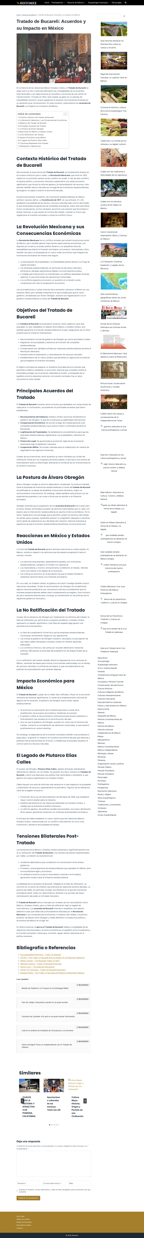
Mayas (100, 736)
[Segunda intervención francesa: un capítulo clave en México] (114, 60)
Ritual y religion (104, 794)
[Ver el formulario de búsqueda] (125, 3)
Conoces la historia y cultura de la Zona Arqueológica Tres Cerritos (113, 110)
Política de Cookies (23, 1219)
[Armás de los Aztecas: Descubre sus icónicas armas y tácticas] (114, 312)
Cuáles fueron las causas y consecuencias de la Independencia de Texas (112, 417)
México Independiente (107, 750)
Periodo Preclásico (106, 774)
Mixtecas (102, 757)
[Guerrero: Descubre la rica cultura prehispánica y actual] (114, 438)
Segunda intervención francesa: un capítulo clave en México (113, 77)
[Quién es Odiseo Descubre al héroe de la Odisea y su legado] (114, 511)
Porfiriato (102, 781)
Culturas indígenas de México (111, 692)
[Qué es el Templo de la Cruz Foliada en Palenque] (114, 636)
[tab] (49, 1124)
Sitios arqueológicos (107, 798)
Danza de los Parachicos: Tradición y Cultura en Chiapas (111, 619)
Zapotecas (102, 811)
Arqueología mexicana (107, 664)
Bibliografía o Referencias (30, 146)
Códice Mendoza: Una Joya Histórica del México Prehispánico (112, 589)
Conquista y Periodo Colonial (110, 682)
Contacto (20, 1228)
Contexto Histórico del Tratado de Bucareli (36, 117)
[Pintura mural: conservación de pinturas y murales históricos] (114, 370)
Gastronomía (103, 709)
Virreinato (102, 808)
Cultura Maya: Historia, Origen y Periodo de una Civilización (77, 1106)
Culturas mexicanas (106, 699)
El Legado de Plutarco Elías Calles (33, 140)
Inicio (47, 2)
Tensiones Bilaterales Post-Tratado (34, 143)
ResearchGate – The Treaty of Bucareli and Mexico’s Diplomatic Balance (52, 973)
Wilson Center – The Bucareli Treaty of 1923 (40, 961)
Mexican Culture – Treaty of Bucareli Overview (41, 964)
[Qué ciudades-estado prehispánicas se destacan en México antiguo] (114, 541)
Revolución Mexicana (107, 791)
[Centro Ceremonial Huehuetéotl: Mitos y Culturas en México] (114, 220)
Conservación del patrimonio (110, 685)
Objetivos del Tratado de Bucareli (33, 123)
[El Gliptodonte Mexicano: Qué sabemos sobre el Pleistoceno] (114, 342)
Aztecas (101, 671)
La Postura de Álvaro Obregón (32, 129)
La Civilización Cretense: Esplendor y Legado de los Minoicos (112, 265)
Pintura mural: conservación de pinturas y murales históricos (112, 386)
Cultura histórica (105, 688)
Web (71, 1183)
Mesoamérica (104, 740)
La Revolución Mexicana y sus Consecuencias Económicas (43, 120)
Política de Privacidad (24, 1222)
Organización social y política (111, 764)
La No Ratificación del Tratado (31, 135)
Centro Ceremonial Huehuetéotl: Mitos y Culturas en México (113, 235)
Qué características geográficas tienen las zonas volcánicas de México (113, 297)
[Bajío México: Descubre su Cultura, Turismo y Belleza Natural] (114, 475)
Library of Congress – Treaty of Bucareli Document (43, 970)
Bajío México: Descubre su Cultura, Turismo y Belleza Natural (112, 495)
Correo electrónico (52, 1183)
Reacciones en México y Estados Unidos (35, 132)
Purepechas (103, 788)
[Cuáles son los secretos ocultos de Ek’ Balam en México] (114, 188)
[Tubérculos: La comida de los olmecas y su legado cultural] (114, 127)
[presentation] (29, 1085)
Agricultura (102, 658)
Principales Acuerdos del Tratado (32, 126)
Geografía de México (107, 716)
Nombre (21, 1183)
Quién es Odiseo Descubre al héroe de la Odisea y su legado (113, 525)
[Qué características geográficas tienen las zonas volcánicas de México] (114, 281)
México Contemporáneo (108, 747)
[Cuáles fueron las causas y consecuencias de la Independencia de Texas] (114, 402)
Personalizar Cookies (24, 1225)
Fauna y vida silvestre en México (112, 706)
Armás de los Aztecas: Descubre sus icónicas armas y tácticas (113, 327)
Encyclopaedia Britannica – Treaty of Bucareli (40, 955)
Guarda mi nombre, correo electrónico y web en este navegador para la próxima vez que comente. (54, 1191)
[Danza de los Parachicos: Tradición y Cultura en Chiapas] (114, 605)
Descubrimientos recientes (109, 702)
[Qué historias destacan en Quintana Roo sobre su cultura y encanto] (114, 28)
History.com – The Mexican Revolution (37, 967)
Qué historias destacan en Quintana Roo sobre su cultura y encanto (112, 44)
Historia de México (106, 726)
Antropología (103, 661)
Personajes (116, 2)
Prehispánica (103, 784)
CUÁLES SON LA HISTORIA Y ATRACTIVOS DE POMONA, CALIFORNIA (29, 1106)
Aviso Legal (20, 1216)
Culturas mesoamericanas (109, 695)
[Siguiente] (85, 1100)
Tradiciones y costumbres (109, 805)
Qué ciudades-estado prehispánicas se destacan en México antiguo (113, 555)
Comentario (23, 1149)
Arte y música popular (107, 668)
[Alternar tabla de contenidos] (64, 114)
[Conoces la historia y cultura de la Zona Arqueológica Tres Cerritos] (114, 94)
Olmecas (101, 760)
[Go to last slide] (22, 1100)
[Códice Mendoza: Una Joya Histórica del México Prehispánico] (114, 573)
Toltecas (101, 801)
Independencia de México (109, 733)
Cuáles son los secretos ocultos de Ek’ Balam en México (111, 204)
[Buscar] (124, 16)
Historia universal (105, 729)
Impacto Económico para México (33, 137)
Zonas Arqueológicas (107, 815)
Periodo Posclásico (106, 770)
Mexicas (101, 743)
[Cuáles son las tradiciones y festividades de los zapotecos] (114, 157)
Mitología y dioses (106, 753)
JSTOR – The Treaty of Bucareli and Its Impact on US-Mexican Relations (52, 958)
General (101, 712)
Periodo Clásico (104, 767)
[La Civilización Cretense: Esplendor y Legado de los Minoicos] (114, 250)
